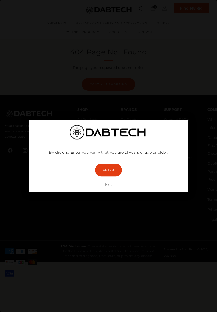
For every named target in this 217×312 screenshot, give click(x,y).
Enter (108, 170)
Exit (108, 184)
